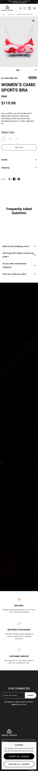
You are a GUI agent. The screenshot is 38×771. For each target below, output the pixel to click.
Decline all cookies (19, 764)
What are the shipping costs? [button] (16, 246)
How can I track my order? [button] (15, 274)
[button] (24, 8)
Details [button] (4, 159)
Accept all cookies (19, 756)
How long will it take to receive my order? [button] (18, 255)
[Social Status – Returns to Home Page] (7, 8)
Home (3, 14)
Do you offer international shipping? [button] (14, 265)
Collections (11, 14)
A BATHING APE (11, 78)
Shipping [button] (5, 167)
